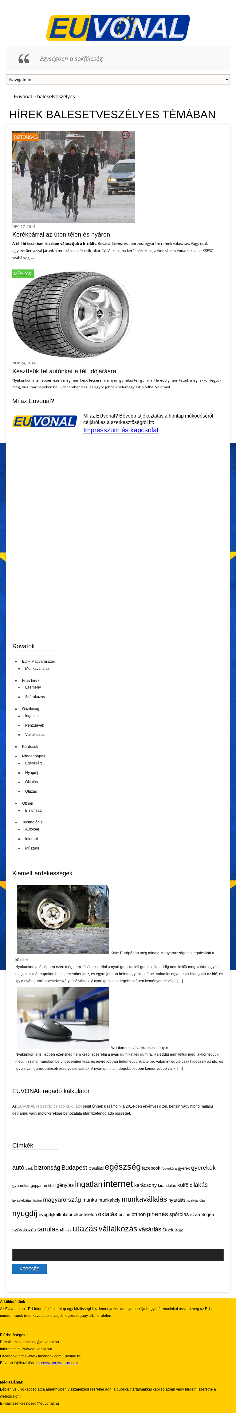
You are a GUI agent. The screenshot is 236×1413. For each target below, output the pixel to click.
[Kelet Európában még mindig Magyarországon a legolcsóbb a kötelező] (63, 953)
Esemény (33, 687)
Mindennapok (33, 756)
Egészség (33, 763)
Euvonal (23, 96)
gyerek (184, 1168)
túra (68, 1230)
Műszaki (23, 273)
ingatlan (88, 1184)
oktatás (107, 1214)
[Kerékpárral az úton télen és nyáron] (73, 221)
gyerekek (203, 1167)
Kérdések (30, 746)
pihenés (157, 1214)
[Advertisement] (58, 589)
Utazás (31, 791)
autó (18, 1167)
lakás (201, 1184)
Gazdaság (30, 709)
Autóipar (32, 829)
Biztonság (26, 137)
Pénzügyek (34, 725)
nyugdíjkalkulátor (56, 1214)
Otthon (27, 803)
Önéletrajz (173, 1229)
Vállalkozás (35, 734)
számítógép (202, 1214)
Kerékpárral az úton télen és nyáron (61, 234)
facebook (151, 1168)
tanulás (48, 1229)
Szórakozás (35, 697)
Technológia (32, 822)
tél (62, 1230)
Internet (31, 839)
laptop (37, 1200)
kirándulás (167, 1185)
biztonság (47, 1167)
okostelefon (85, 1214)
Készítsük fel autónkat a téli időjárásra (64, 371)
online (124, 1214)
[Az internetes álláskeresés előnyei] (63, 1048)
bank (29, 1168)
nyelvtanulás (196, 1200)
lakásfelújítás (22, 1200)
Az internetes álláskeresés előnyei (139, 1048)
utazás (85, 1228)
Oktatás (31, 782)
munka (89, 1200)
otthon (139, 1214)
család (96, 1168)
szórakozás (24, 1229)
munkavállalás (144, 1199)
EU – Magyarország (38, 661)
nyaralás (177, 1200)
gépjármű (39, 1185)
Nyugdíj (31, 773)
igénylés (64, 1185)
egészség (123, 1167)
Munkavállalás (37, 668)
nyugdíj (24, 1213)
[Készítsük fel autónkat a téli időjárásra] (73, 358)
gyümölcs (21, 1185)
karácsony (145, 1185)
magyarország (62, 1199)
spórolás (179, 1214)
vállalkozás (118, 1228)
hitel (51, 1185)
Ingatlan (32, 716)
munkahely (109, 1200)
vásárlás (150, 1229)
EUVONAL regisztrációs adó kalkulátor (50, 1106)
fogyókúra (169, 1168)
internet (118, 1184)
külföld (184, 1185)
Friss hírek (30, 680)
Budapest (74, 1167)
